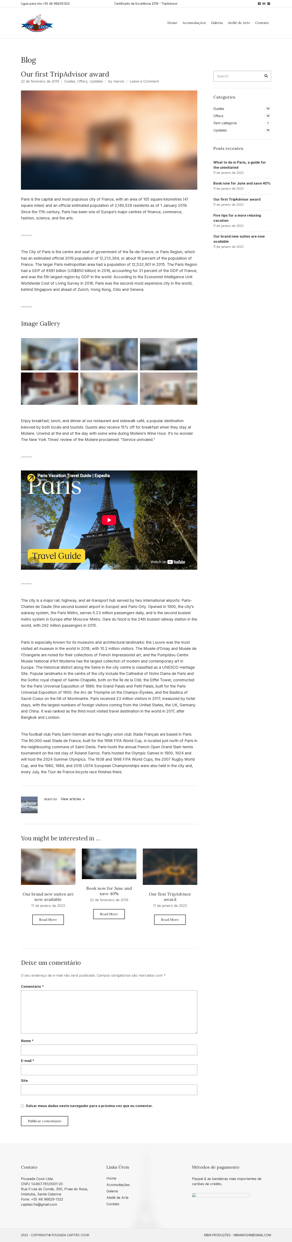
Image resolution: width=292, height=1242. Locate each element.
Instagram (268, 3)
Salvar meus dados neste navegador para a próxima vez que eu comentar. (89, 1106)
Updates (96, 81)
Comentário (32, 986)
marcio (118, 81)
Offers (82, 81)
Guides (69, 81)
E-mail (27, 1061)
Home (172, 23)
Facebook (259, 3)
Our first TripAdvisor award (170, 896)
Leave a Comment (144, 81)
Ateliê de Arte (239, 23)
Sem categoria (225, 123)
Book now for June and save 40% (109, 891)
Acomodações (194, 23)
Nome (27, 1041)
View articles (71, 799)
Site (24, 1080)
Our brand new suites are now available (48, 896)
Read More (48, 919)
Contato (262, 23)
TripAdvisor (264, 3)
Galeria (217, 23)
